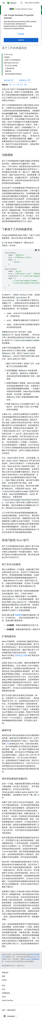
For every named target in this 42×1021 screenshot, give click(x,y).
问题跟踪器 (6, 993)
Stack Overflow (7, 1000)
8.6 (25, 85)
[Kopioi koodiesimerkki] (38, 250)
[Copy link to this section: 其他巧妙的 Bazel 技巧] (31, 540)
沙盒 (8, 744)
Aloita (21, 40)
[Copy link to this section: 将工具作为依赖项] (23, 564)
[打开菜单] (3, 3)
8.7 (21, 85)
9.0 (18, 85)
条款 (3, 1010)
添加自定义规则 (21, 655)
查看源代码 (24, 80)
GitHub (4, 980)
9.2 (10, 85)
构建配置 (18, 615)
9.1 (14, 85)
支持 (3, 989)
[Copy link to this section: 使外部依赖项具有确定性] (30, 778)
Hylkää (21, 34)
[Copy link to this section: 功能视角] (15, 155)
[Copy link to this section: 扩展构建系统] (18, 636)
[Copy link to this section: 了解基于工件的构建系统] (34, 229)
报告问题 (8, 80)
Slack (4, 997)
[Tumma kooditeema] (36, 250)
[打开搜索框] (21, 2)
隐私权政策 (11, 1010)
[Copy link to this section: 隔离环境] (13, 730)
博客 (3, 976)
